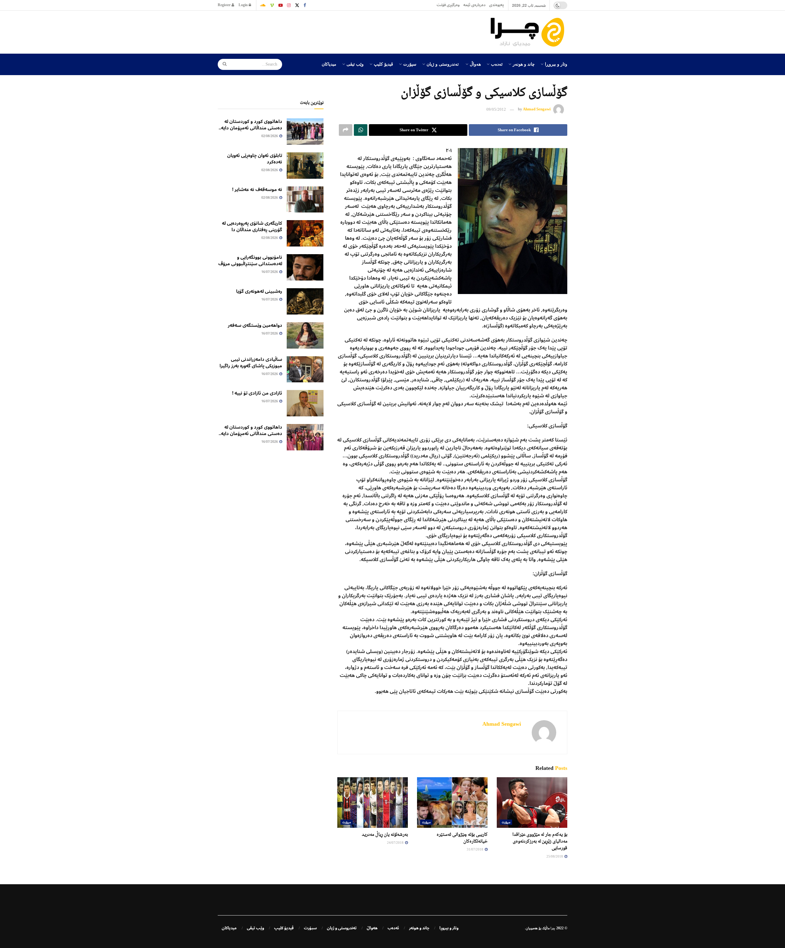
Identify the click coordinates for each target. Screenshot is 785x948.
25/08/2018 (555, 856)
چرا (552, 928)
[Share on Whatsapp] (360, 130)
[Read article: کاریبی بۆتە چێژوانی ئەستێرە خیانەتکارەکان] (452, 802)
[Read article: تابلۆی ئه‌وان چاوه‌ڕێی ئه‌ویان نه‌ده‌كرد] (305, 165)
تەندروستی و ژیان (443, 64)
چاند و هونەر (524, 64)
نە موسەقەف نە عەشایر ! (257, 189)
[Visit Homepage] (529, 32)
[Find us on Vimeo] (272, 5)
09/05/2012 (496, 109)
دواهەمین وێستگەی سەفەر (255, 325)
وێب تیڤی (355, 64)
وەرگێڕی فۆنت (448, 5)
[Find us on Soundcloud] (263, 5)
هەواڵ (475, 64)
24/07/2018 (395, 842)
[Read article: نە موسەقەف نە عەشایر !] (305, 199)
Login (244, 5)
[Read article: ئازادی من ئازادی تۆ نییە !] (305, 403)
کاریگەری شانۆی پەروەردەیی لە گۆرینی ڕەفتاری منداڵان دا (252, 226)
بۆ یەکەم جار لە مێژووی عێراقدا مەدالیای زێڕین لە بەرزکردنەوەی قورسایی (539, 841)
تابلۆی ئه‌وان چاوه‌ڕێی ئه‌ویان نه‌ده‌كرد (254, 159)
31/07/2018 (475, 849)
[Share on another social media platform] (345, 130)
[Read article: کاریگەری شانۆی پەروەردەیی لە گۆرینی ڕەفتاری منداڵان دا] (305, 233)
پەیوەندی (496, 5)
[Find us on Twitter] (297, 5)
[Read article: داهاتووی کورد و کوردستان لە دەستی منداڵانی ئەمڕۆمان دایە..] (305, 131)
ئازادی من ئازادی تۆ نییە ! (257, 393)
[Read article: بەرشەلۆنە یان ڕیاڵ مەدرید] (372, 802)
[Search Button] (223, 64)
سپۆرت (409, 64)
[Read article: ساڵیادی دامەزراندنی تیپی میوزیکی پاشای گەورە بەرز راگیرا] (305, 369)
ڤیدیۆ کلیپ (383, 64)
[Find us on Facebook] (305, 5)
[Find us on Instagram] (289, 5)
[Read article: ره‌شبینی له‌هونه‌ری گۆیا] (305, 301)
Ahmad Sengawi (537, 109)
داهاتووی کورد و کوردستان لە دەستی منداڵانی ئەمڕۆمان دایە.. (250, 125)
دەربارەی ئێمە (474, 5)
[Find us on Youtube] (280, 5)
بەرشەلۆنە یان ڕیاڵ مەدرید (385, 834)
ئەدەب (497, 64)
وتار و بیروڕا (556, 64)
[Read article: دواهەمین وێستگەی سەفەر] (305, 335)
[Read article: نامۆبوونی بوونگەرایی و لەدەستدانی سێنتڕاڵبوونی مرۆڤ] (305, 267)
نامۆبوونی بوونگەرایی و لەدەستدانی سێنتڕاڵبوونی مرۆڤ (250, 260)
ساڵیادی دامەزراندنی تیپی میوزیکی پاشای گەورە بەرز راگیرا (251, 362)
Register (225, 5)
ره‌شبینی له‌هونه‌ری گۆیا (259, 291)
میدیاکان (329, 64)
